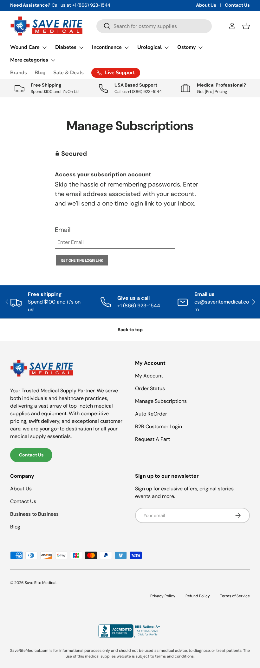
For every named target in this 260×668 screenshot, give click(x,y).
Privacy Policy (162, 596)
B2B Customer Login (158, 426)
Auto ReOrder (151, 413)
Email (62, 230)
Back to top (130, 329)
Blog (40, 72)
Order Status (150, 388)
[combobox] (154, 26)
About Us (206, 5)
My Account (149, 375)
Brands (18, 72)
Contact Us (237, 5)
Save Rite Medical (40, 582)
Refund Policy (197, 596)
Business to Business (34, 514)
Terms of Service (235, 596)
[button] (246, 26)
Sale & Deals (68, 72)
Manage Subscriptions (161, 401)
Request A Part (152, 439)
